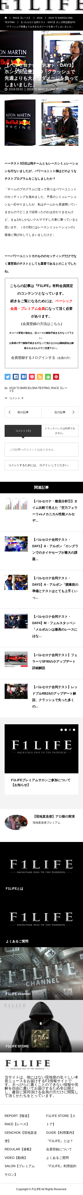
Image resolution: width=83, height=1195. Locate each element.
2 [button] (66, 730)
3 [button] (70, 730)
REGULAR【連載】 (19, 1149)
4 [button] (74, 730)
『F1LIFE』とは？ (59, 1141)
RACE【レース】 (17, 1124)
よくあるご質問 (57, 1158)
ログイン (44, 465)
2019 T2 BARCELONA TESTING (47, 89)
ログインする (53, 357)
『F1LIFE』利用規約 (61, 1166)
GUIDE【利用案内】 (61, 1132)
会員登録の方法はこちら (42, 324)
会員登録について (59, 1149)
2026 (36, 834)
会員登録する (21, 357)
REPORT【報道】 (18, 1116)
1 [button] (61, 730)
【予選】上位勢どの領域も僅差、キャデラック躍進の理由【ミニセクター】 (54, 822)
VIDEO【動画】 (16, 1158)
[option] (41, 759)
